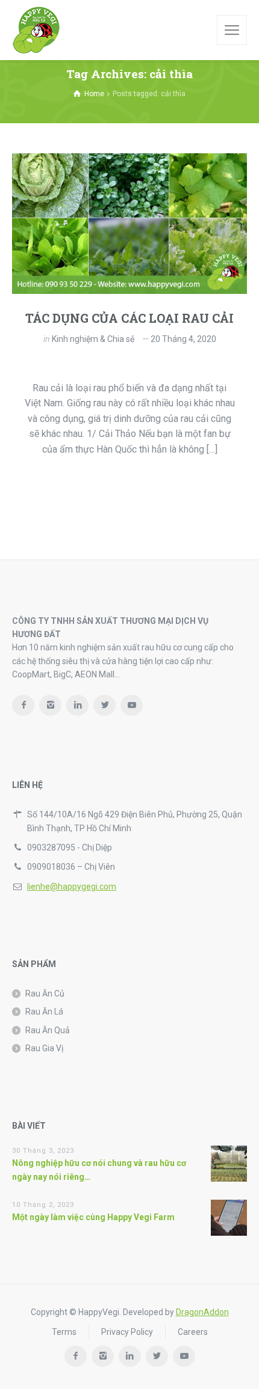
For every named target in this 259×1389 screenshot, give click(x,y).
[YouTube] (131, 705)
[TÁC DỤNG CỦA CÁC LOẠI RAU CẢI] (129, 223)
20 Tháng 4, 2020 (183, 339)
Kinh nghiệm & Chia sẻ (93, 339)
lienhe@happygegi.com (71, 886)
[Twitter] (104, 705)
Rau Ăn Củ (44, 993)
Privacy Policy (127, 1332)
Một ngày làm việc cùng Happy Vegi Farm (93, 1217)
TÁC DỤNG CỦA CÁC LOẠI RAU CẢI (129, 318)
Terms (64, 1332)
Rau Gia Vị (44, 1048)
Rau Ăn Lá (44, 1011)
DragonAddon (202, 1312)
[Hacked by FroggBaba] (36, 30)
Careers (193, 1332)
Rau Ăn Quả (47, 1030)
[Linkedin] (77, 705)
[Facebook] (23, 705)
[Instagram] (50, 705)
